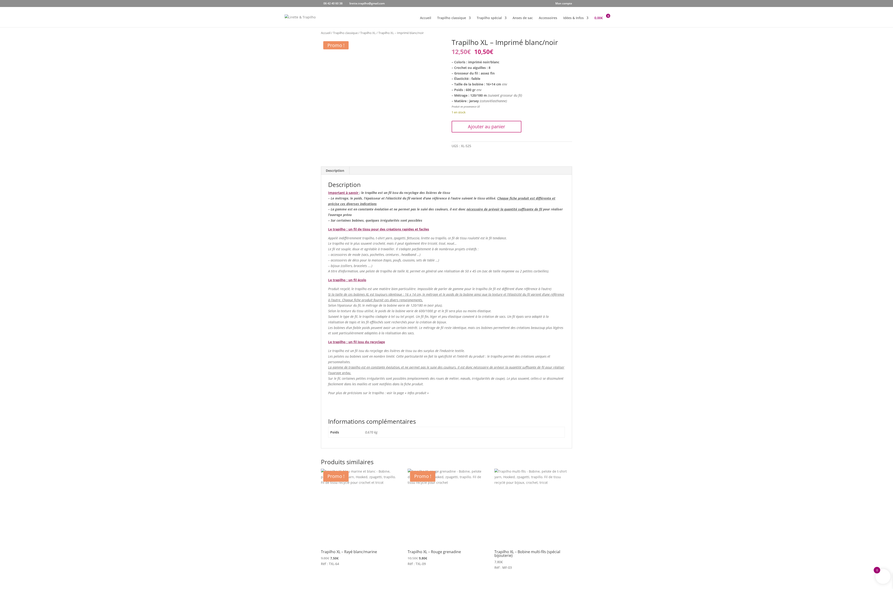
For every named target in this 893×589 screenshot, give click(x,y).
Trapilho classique (451, 18)
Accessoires (548, 18)
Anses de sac (523, 18)
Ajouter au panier (486, 126)
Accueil (425, 18)
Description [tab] (335, 170)
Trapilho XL (368, 33)
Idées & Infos (573, 18)
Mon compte (563, 3)
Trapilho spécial (489, 18)
